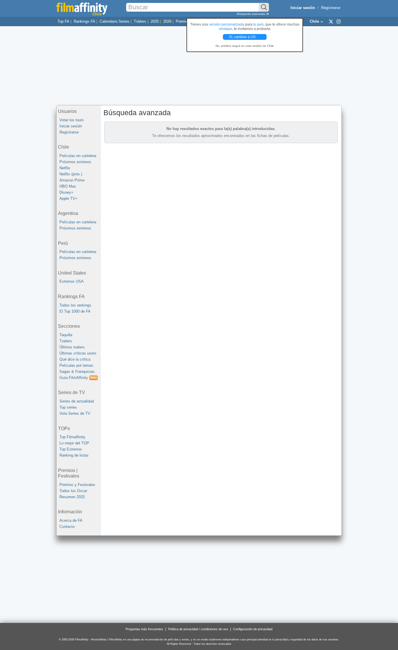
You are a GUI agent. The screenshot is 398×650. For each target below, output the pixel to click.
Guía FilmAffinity (78, 377)
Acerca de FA (70, 520)
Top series (68, 407)
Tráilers (140, 21)
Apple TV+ (68, 198)
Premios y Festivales (77, 484)
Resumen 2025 (72, 497)
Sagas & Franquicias (77, 371)
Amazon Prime (71, 180)
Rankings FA (84, 21)
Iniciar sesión (70, 126)
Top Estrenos (70, 449)
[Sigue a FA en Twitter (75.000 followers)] (331, 21)
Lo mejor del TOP (74, 443)
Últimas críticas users (77, 353)
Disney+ (66, 192)
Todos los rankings (75, 305)
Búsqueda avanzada (251, 13)
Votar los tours (71, 120)
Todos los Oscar (73, 491)
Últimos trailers (72, 347)
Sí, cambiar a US (242, 37)
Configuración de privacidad (252, 629)
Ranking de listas (74, 455)
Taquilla (65, 335)
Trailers (65, 341)
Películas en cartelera (77, 156)
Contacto (67, 526)
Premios (183, 21)
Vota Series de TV (74, 413)
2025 (155, 21)
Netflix (64, 168)
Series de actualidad (76, 401)
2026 (167, 21)
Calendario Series (114, 21)
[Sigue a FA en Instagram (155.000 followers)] (338, 21)
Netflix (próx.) (70, 174)
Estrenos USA (71, 281)
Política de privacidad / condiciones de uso (198, 629)
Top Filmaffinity (72, 437)
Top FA (63, 21)
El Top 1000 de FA (75, 311)
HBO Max (67, 186)
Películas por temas (76, 365)
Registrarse (330, 8)
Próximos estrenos (75, 162)
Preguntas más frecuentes (144, 629)
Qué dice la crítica (74, 359)
